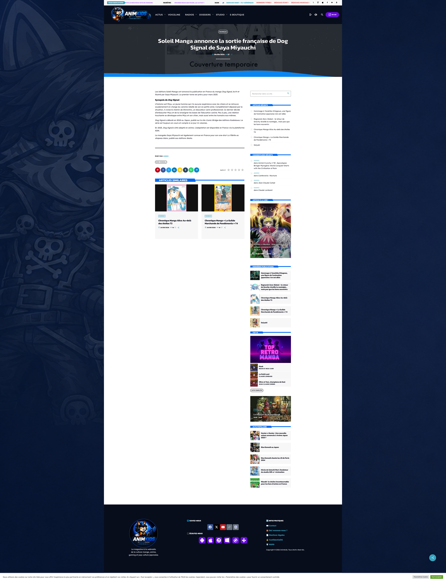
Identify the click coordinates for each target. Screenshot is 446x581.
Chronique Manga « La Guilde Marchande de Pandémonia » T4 (221, 222)
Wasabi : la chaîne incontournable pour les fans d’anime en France (275, 482)
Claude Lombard (265, 190)
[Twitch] (318, 3)
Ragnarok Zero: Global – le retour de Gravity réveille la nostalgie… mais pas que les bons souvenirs (272, 121)
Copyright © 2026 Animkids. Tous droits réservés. (285, 550)
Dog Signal (161, 162)
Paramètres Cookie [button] (421, 577)
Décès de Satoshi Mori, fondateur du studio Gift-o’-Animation (274, 470)
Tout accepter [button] (437, 577)
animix (166, 156)
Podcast (257, 410)
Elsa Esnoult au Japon (270, 447)
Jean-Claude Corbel (266, 183)
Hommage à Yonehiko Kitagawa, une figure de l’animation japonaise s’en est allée (274, 275)
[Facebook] (327, 3)
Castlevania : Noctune (267, 176)
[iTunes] (323, 3)
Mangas (223, 32)
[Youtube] (223, 527)
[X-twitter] (217, 527)
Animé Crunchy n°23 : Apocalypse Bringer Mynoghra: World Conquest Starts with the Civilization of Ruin (271, 165)
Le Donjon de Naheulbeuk (267, 414)
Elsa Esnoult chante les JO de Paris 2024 (275, 459)
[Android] (332, 3)
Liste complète (256, 390)
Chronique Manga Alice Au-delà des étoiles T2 (174, 222)
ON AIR (332, 14)
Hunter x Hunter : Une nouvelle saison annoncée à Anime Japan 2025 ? (270, 246)
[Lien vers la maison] (131, 14)
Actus (256, 240)
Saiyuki (257, 145)
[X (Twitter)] (313, 3)
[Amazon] (337, 3)
